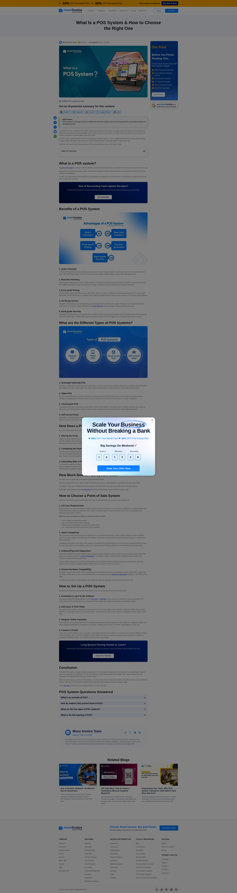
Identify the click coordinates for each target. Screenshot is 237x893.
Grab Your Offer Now (118, 468)
